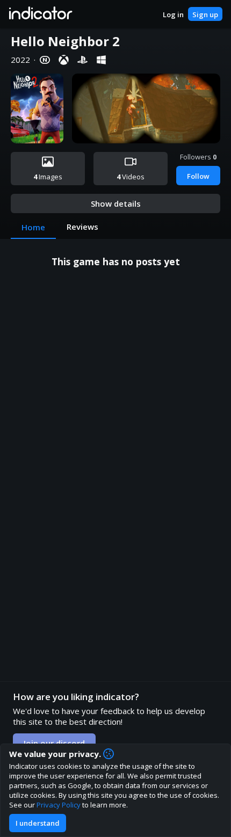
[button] (40, 14)
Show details (116, 203)
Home (33, 227)
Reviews (82, 226)
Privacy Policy (59, 805)
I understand (38, 823)
